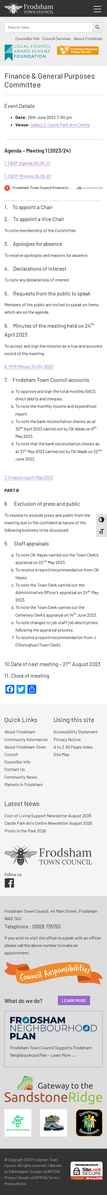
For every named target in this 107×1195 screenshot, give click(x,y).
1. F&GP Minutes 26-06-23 (27, 176)
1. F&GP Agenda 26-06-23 (27, 163)
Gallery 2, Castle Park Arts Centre (60, 124)
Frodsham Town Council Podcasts (25, 200)
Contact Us (14, 769)
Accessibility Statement (76, 731)
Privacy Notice (67, 739)
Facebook (5, 878)
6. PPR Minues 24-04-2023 (28, 366)
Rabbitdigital (18, 1171)
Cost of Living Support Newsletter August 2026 (47, 815)
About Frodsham (88, 38)
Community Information (26, 739)
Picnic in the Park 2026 (25, 830)
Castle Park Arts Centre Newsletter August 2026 (48, 823)
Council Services (57, 38)
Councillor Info (27, 38)
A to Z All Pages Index (73, 746)
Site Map (61, 754)
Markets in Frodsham (23, 784)
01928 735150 (46, 926)
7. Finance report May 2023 (28, 477)
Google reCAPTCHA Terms (38, 1177)
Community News (20, 776)
